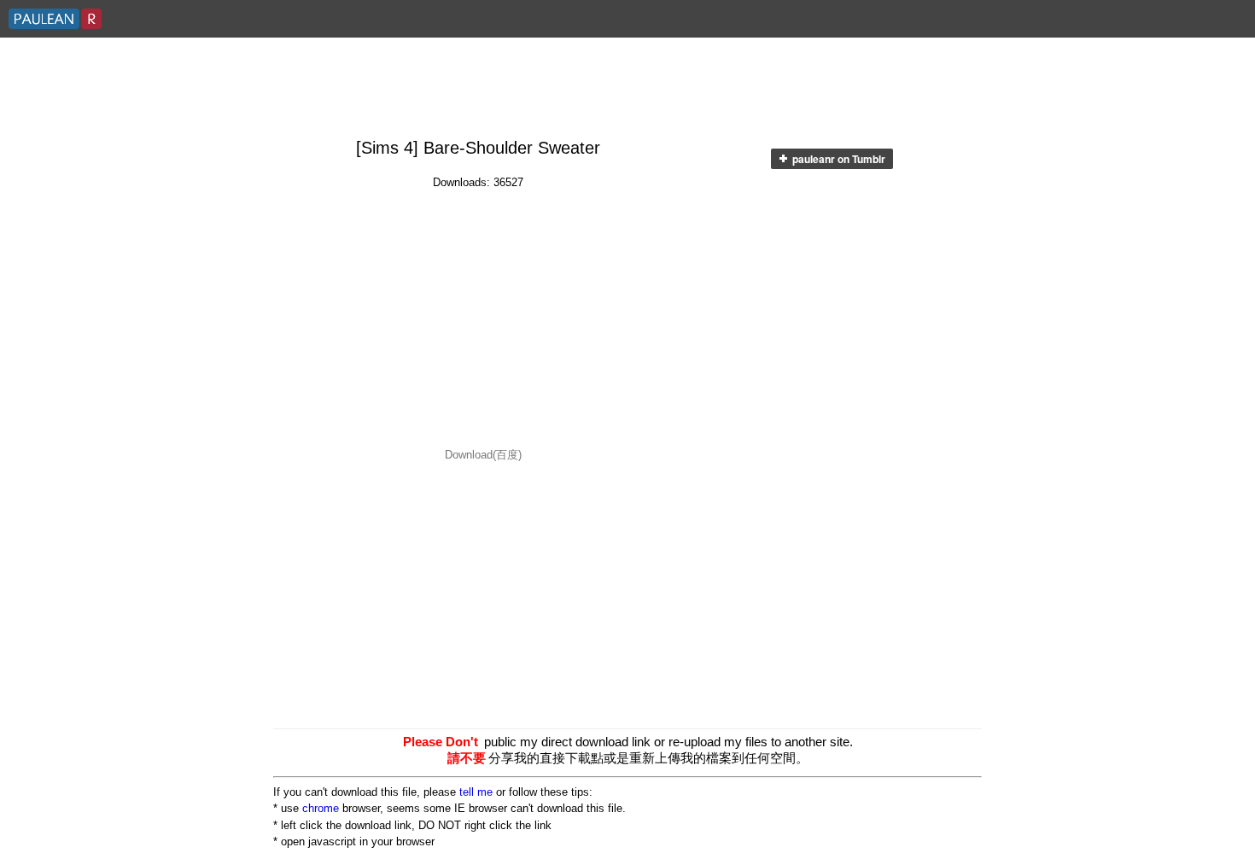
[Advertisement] (627, 88)
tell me (476, 792)
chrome (320, 808)
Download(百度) (483, 454)
